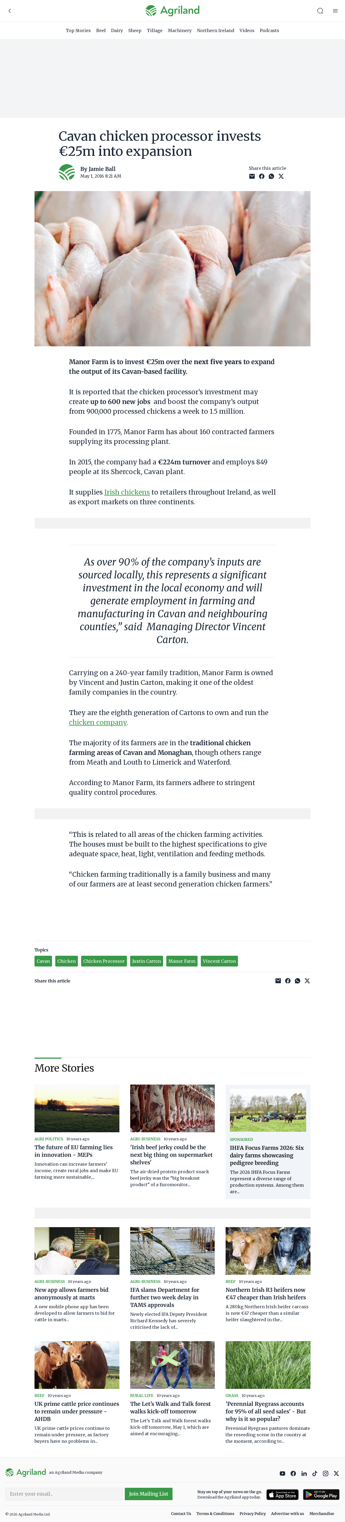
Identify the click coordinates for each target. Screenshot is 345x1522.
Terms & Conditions (215, 1513)
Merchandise (321, 1513)
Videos (247, 30)
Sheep (135, 30)
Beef (101, 30)
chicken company (98, 722)
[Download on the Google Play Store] (321, 1494)
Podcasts (269, 30)
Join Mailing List (148, 1494)
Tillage (155, 30)
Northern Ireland (215, 30)
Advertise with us (287, 1513)
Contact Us (181, 1513)
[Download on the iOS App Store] (282, 1494)
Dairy (117, 30)
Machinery (180, 30)
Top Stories (78, 30)
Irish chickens (127, 492)
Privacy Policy (253, 1513)
